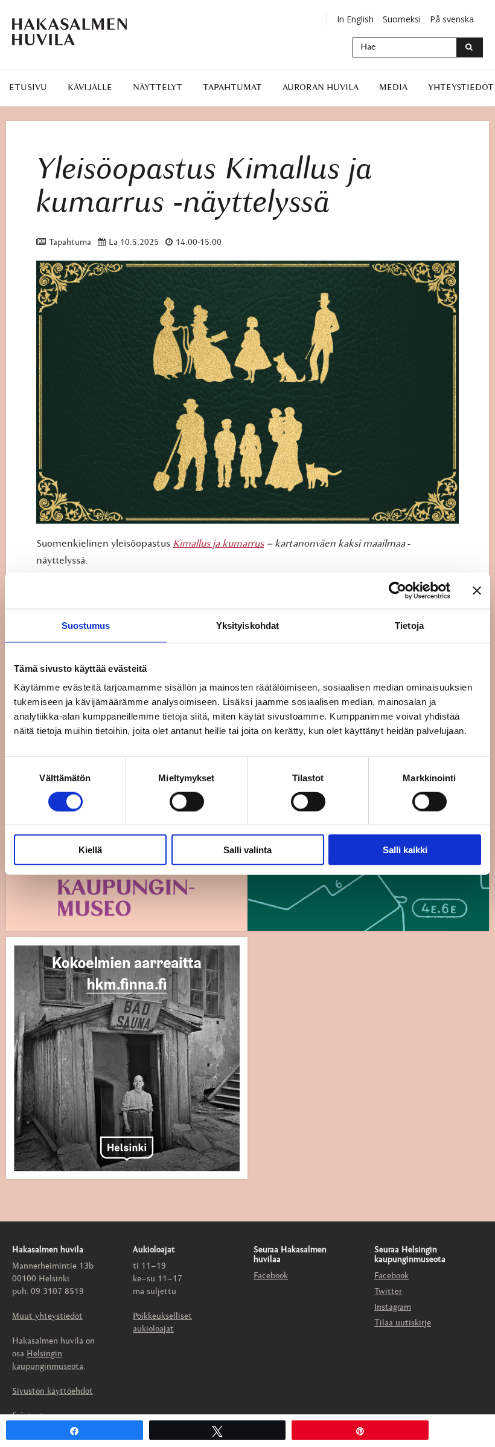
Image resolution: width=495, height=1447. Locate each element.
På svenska (452, 19)
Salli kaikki (405, 850)
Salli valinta (247, 850)
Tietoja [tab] (409, 625)
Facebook (271, 1276)
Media (393, 88)
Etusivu (28, 88)
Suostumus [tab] (86, 625)
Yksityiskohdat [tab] (247, 625)
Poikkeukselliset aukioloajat (162, 1323)
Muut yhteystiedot (47, 1316)
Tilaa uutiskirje (402, 1323)
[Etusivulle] (78, 31)
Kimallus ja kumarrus (218, 544)
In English (355, 19)
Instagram (392, 1307)
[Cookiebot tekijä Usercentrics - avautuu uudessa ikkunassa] (397, 590)
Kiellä (90, 850)
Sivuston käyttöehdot (52, 1391)
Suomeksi (402, 19)
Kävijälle (90, 88)
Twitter (388, 1291)
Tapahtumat (232, 88)
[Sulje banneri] (477, 590)
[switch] (187, 801)
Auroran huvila (321, 88)
